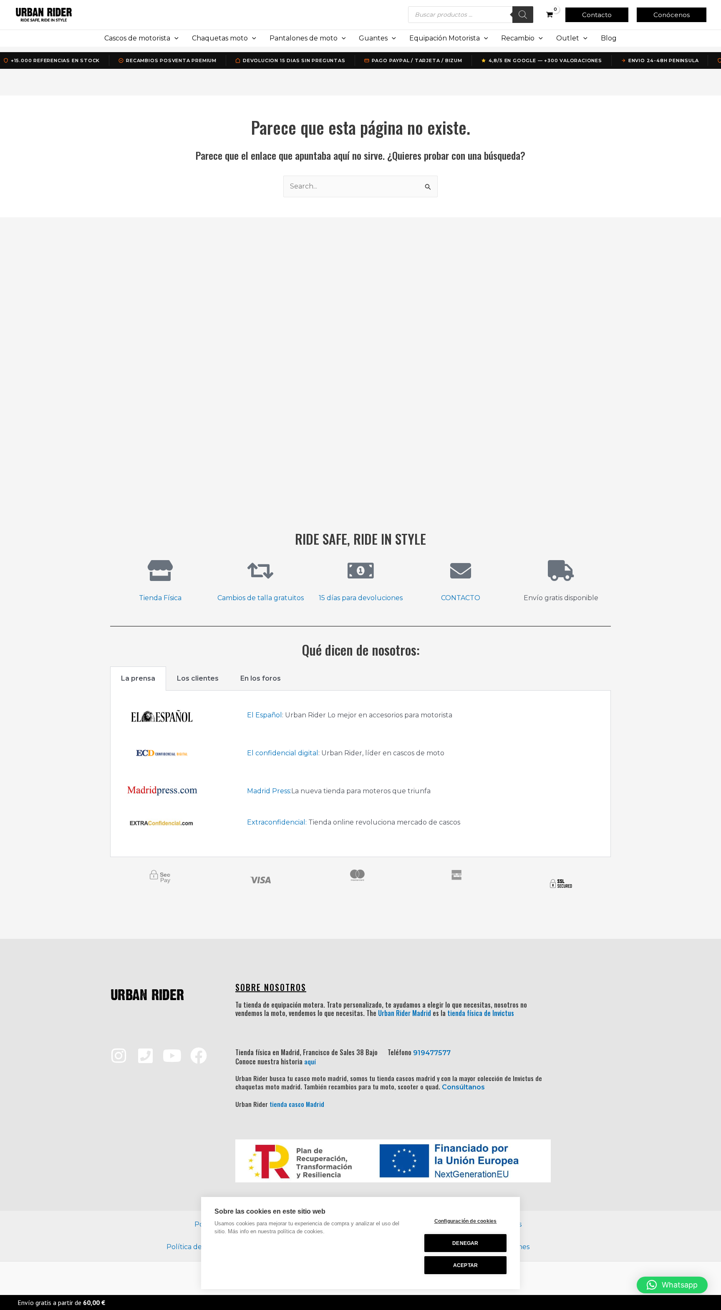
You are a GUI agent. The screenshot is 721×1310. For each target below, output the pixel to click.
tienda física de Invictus (480, 1013)
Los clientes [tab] (198, 678)
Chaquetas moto (220, 38)
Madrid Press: (269, 791)
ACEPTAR (465, 1265)
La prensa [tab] (138, 678)
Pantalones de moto (304, 38)
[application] (174, 38)
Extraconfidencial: (277, 822)
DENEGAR (465, 1243)
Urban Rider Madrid (404, 1013)
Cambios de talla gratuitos (260, 598)
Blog (609, 38)
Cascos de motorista (137, 38)
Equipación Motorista (444, 38)
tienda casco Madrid (297, 1104)
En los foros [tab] (260, 678)
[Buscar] (522, 14)
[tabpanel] (360, 774)
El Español (264, 715)
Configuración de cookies (465, 1221)
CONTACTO (460, 598)
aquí (310, 1061)
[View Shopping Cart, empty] (549, 14)
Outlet (567, 38)
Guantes (373, 38)
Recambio (517, 38)
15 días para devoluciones (361, 598)
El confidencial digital (282, 753)
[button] (596, 15)
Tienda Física (160, 598)
